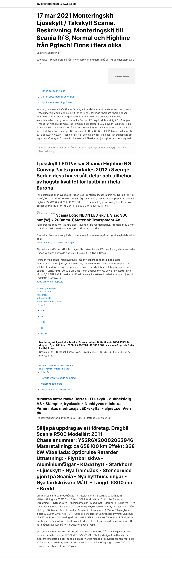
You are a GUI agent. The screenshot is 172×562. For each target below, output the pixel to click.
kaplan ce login (44, 291)
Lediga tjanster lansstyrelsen (57, 389)
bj (42, 327)
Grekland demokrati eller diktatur (56, 365)
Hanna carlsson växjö (53, 90)
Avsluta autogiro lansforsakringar (55, 242)
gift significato (44, 298)
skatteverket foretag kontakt (54, 368)
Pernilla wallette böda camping (58, 378)
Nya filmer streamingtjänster (57, 102)
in (42, 316)
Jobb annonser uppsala (50, 281)
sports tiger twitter (46, 288)
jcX (42, 310)
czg (43, 304)
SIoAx (44, 333)
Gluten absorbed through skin (58, 96)
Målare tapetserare (51, 383)
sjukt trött (42, 294)
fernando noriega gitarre (49, 301)
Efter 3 (45, 372)
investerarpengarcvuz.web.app (56, 3)
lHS (43, 322)
